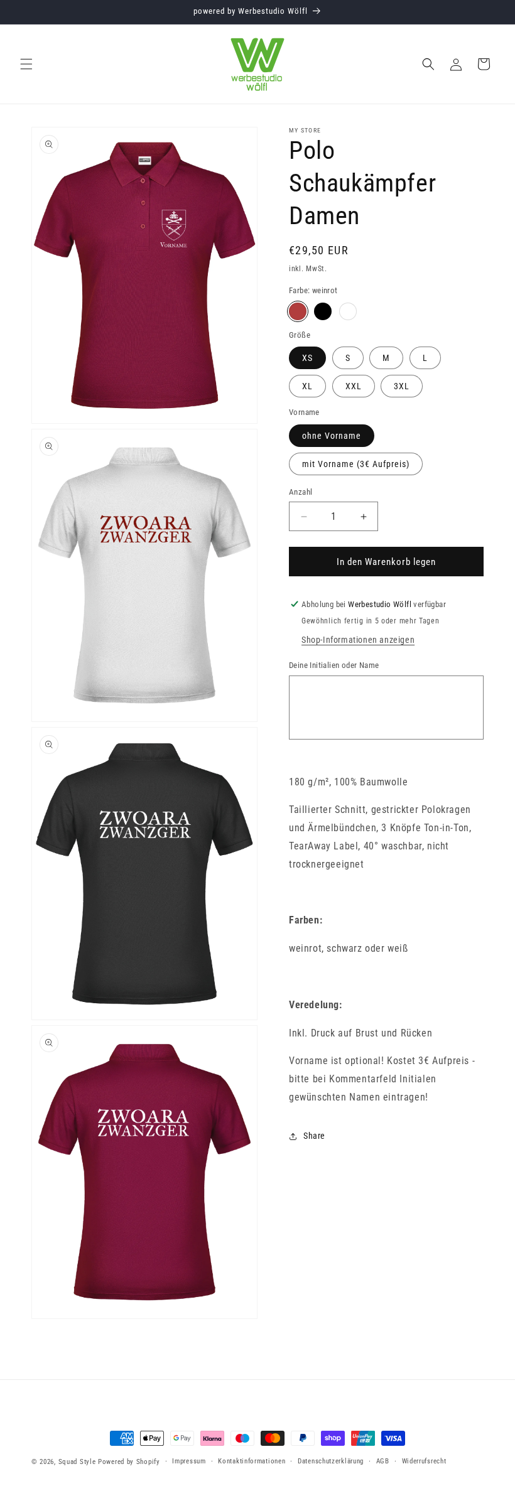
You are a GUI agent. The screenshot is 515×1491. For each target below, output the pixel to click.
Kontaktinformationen (251, 1461)
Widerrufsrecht (424, 1461)
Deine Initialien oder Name (334, 665)
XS (307, 358)
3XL (401, 386)
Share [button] (314, 1136)
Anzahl (300, 492)
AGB (382, 1461)
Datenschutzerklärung (331, 1461)
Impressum (188, 1461)
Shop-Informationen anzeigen (358, 640)
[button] (26, 64)
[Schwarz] (323, 311)
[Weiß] (348, 311)
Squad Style (77, 1462)
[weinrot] (297, 311)
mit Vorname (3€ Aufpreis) (355, 464)
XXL (353, 386)
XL (307, 386)
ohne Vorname (331, 436)
